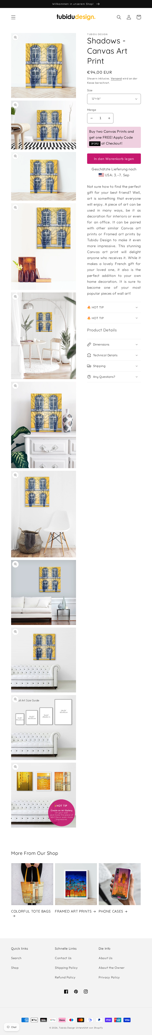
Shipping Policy (66, 968)
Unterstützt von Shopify (89, 1027)
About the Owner (112, 968)
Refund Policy (65, 977)
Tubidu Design (67, 1027)
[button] (13, 17)
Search (16, 958)
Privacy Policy (109, 977)
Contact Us (63, 958)
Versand (116, 78)
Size (89, 90)
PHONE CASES (111, 911)
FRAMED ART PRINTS (73, 911)
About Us (106, 958)
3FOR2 (95, 143)
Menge (91, 110)
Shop (15, 968)
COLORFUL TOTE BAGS (31, 911)
